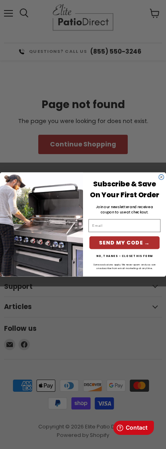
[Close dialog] (161, 177)
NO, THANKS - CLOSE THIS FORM (124, 256)
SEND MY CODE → (124, 242)
